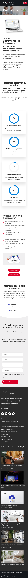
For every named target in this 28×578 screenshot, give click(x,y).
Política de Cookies (11, 576)
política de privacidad (16, 374)
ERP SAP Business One (7, 429)
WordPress (19, 572)
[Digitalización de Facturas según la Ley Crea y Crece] (12, 516)
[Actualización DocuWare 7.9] (12, 498)
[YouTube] (13, 413)
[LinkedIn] (2, 413)
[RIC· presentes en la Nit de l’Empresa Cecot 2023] (12, 477)
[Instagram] (9, 413)
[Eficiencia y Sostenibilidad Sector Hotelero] (12, 556)
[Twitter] (6, 413)
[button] (14, 259)
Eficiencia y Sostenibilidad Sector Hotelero (12, 564)
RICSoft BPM (4, 434)
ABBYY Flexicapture (6, 437)
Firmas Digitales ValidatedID (9, 424)
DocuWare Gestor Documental (9, 421)
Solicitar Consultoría (6, 439)
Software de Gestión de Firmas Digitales (12, 426)
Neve (2, 572)
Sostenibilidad (5, 442)
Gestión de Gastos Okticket (9, 431)
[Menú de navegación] (25, 3)
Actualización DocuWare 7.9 (9, 505)
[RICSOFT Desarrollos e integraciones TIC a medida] (8, 3)
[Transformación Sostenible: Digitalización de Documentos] (12, 536)
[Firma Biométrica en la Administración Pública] (12, 457)
